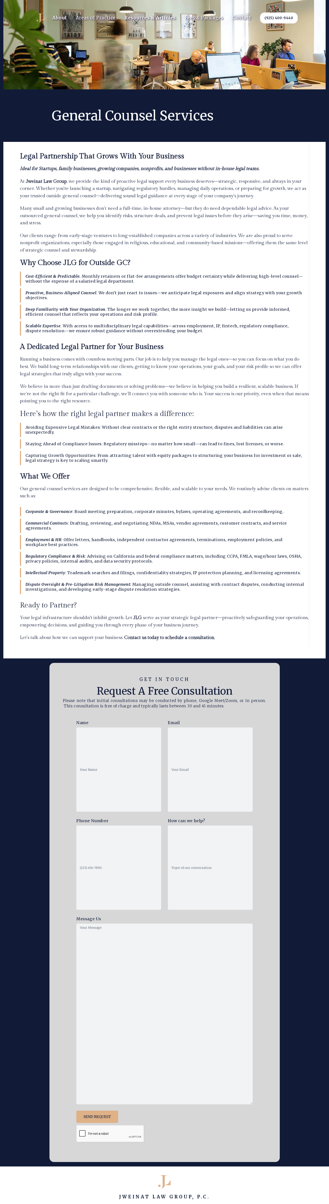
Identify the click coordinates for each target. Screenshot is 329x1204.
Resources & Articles (150, 18)
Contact (241, 18)
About (59, 18)
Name (82, 722)
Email (174, 722)
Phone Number (92, 820)
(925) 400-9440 (279, 18)
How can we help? (186, 820)
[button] (96, 17)
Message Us (88, 918)
